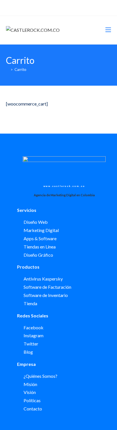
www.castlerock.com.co (64, 186)
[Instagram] (61, 7)
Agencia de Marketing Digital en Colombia (64, 195)
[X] (48, 7)
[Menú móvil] (108, 30)
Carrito (20, 69)
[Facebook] (54, 7)
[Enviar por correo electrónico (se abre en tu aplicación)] (67, 7)
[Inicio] (7, 69)
